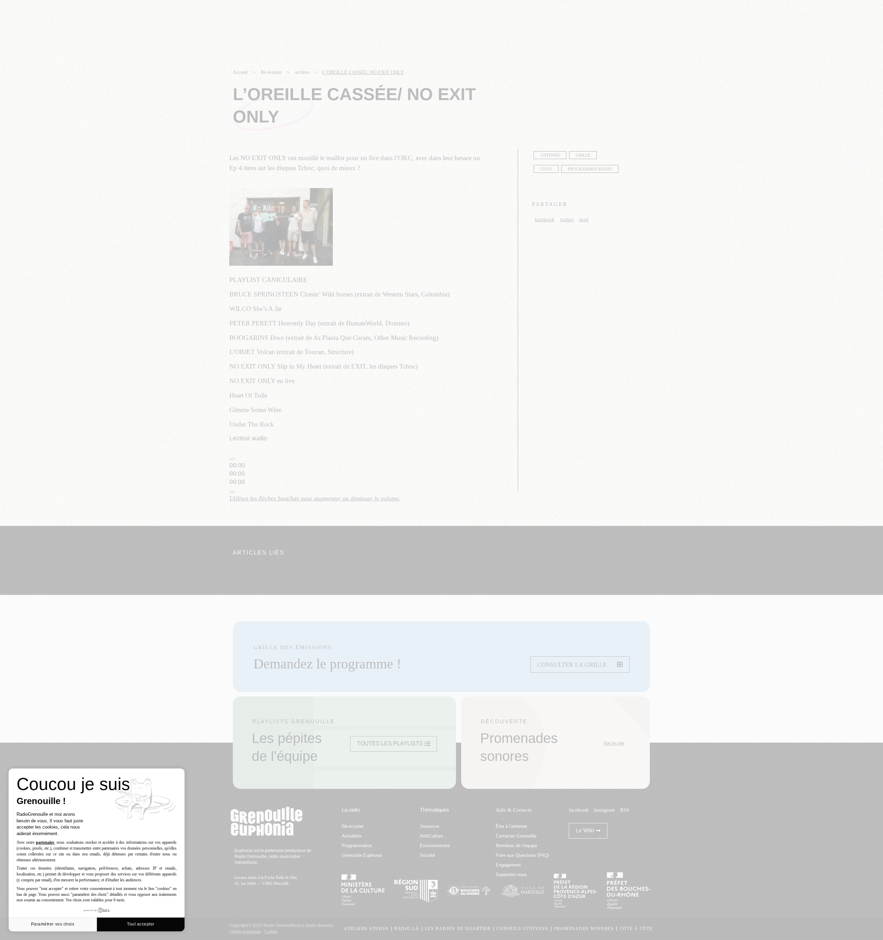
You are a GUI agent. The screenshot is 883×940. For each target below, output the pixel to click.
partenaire (45, 842)
